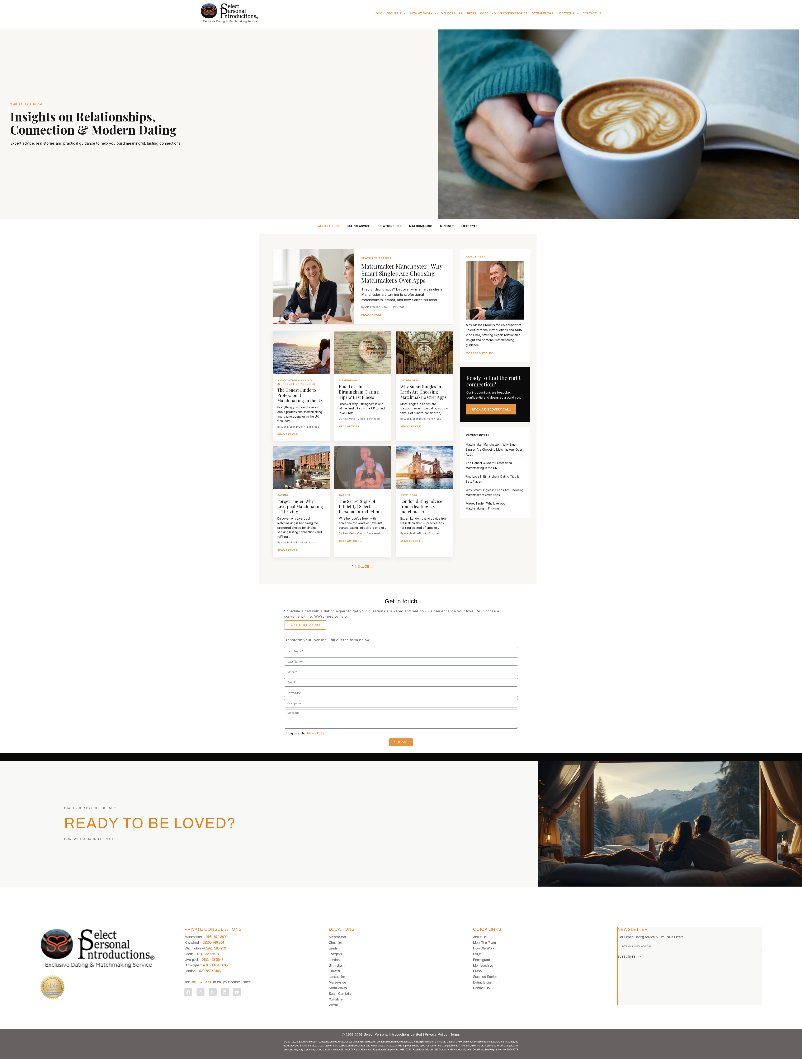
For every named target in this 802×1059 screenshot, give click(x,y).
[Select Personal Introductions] (229, 13)
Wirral (333, 1005)
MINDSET (447, 226)
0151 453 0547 (212, 960)
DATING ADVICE (358, 226)
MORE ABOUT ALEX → (481, 353)
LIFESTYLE (469, 226)
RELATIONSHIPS (390, 226)
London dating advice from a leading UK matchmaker (421, 506)
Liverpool (335, 954)
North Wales (338, 988)
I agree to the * (307, 733)
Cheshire (335, 943)
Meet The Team (484, 943)
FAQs (477, 954)
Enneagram (481, 960)
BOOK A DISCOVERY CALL (491, 409)
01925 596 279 (215, 948)
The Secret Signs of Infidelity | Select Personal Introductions (360, 506)
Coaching (488, 13)
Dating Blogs (542, 13)
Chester (334, 971)
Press (471, 13)
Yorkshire (336, 999)
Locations (565, 13)
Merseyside (337, 982)
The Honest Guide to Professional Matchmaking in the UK (300, 395)
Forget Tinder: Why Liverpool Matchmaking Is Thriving (300, 506)
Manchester (337, 937)
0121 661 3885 (216, 965)
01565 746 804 (213, 942)
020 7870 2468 (210, 971)
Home (377, 13)
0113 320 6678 (207, 954)
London (334, 960)
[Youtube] (237, 992)
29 (367, 567)
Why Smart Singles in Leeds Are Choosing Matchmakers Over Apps (423, 392)
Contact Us (592, 13)
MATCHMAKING (421, 226)
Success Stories (513, 13)
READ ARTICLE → (373, 314)
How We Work (421, 13)
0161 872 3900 (216, 937)
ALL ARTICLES (328, 226)
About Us (393, 13)
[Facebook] (188, 992)
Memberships (451, 13)
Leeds (333, 948)
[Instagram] (200, 992)
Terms (455, 1034)
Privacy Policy (315, 733)
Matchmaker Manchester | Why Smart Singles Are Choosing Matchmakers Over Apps (401, 273)
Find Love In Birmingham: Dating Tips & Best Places (359, 392)
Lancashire (337, 977)
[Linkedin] (225, 992)
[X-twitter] (213, 992)
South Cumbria (340, 994)
